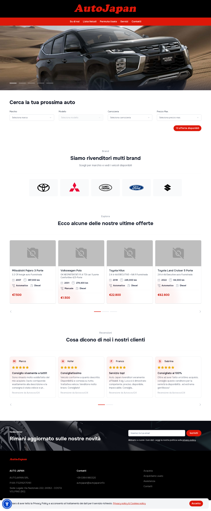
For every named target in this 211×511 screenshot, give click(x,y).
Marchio (13, 111)
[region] (105, 276)
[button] (7, 504)
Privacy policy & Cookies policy (129, 503)
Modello (62, 111)
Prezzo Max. (162, 111)
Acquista (148, 470)
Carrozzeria (113, 111)
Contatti (136, 21)
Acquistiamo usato (153, 475)
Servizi (124, 21)
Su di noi (75, 21)
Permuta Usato (108, 21)
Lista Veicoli (89, 21)
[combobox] (32, 117)
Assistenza (149, 481)
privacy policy (189, 440)
